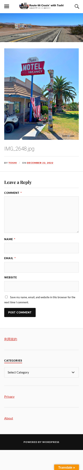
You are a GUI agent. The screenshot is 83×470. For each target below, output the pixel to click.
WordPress (50, 441)
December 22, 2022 (40, 162)
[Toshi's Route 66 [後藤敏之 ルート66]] (41, 7)
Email (10, 258)
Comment (13, 192)
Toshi (12, 162)
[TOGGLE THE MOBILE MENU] (6, 6)
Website (10, 277)
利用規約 (10, 339)
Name (9, 239)
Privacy (9, 396)
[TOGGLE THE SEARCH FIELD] (76, 6)
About (8, 418)
